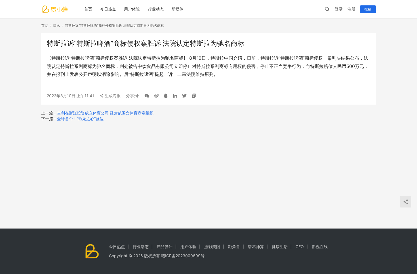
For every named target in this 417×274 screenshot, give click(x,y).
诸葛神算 (256, 246)
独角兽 (234, 246)
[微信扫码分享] (146, 96)
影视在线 (320, 246)
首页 (88, 9)
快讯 (56, 25)
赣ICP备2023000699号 (183, 255)
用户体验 (132, 9)
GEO (300, 246)
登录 (339, 9)
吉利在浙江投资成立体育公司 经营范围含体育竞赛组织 (105, 113)
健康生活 (280, 246)
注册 (351, 9)
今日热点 (108, 9)
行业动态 (156, 9)
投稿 (368, 9)
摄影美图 (212, 246)
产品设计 (164, 246)
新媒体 (178, 9)
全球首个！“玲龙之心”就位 (80, 118)
